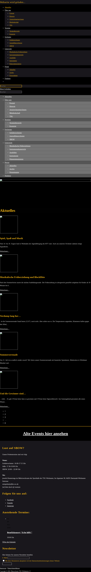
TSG (11, 116)
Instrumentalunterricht (17, 149)
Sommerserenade (9, 354)
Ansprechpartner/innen (17, 110)
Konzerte (12, 126)
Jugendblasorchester (17, 136)
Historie (12, 106)
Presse (7, 162)
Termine (8, 120)
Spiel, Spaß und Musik (11, 238)
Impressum (3, 568)
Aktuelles (8, 97)
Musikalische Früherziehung (19, 146)
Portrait (12, 103)
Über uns (8, 100)
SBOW (12, 139)
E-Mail (4, 558)
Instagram (10, 506)
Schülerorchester (15, 133)
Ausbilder (13, 152)
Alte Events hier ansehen (45, 433)
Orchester (8, 129)
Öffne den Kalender (9, 542)
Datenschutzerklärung (13, 568)
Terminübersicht (15, 123)
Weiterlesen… (4, 251)
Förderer (8, 176)
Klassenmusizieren (16, 159)
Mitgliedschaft (14, 113)
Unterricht (8, 143)
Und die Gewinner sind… (13, 393)
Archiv (12, 169)
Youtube (10, 503)
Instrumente (13, 156)
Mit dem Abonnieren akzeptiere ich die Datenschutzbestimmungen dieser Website (32, 561)
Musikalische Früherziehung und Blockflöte (22, 277)
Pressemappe (14, 172)
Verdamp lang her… (10, 316)
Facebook (10, 500)
